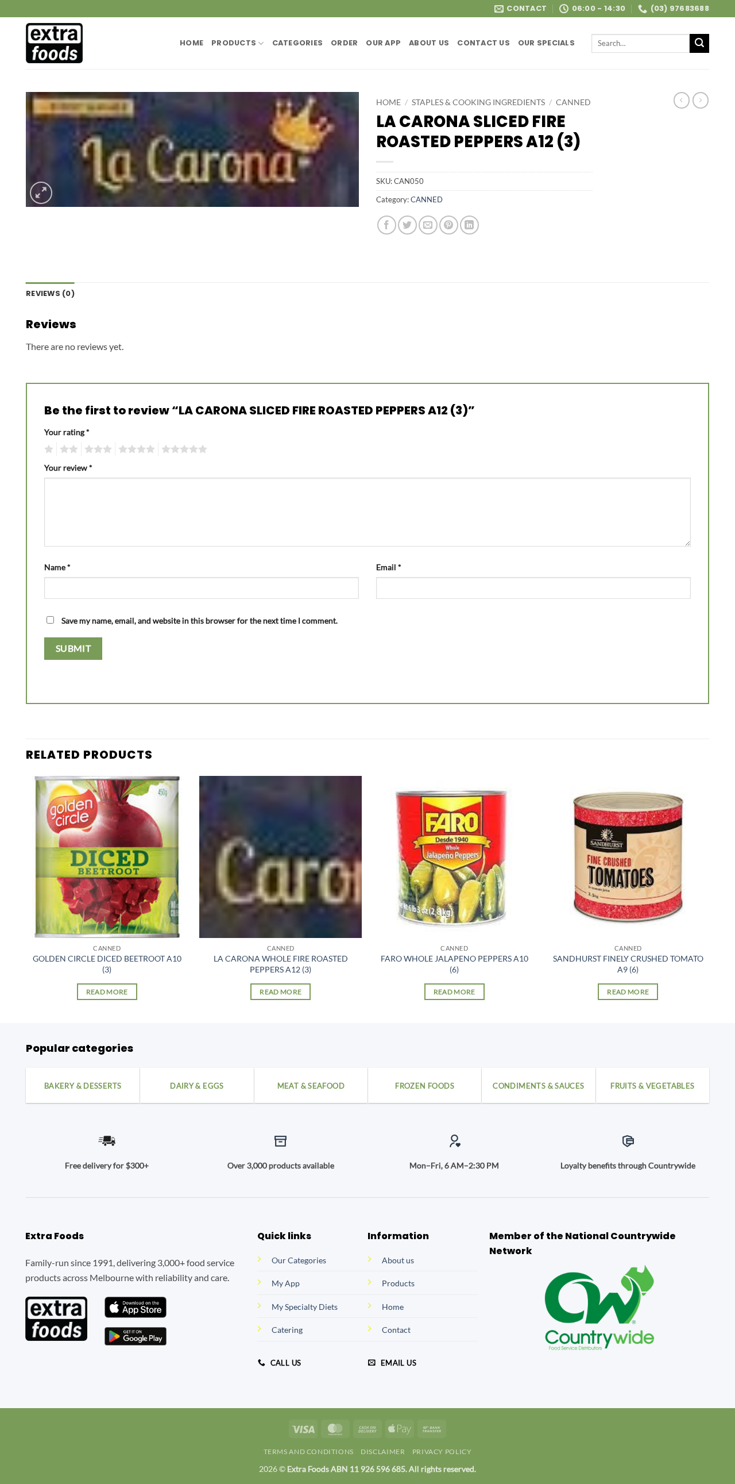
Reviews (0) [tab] (50, 293)
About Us (429, 43)
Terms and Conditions (309, 1451)
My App (286, 1283)
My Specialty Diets (305, 1307)
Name (57, 567)
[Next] (708, 898)
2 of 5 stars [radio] (67, 449)
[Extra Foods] (94, 43)
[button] (41, 193)
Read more (107, 991)
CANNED (573, 102)
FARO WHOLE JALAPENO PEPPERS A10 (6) (454, 964)
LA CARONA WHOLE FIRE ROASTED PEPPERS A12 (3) (281, 964)
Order (344, 43)
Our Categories (299, 1260)
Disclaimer (383, 1451)
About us (398, 1260)
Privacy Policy (442, 1451)
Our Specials (546, 43)
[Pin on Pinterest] (448, 225)
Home (191, 43)
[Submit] (699, 43)
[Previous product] (701, 100)
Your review (68, 467)
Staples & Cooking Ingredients (478, 102)
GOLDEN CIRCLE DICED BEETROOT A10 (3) (107, 964)
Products (233, 43)
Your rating (67, 432)
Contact (396, 1330)
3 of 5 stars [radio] (96, 449)
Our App (383, 43)
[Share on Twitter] (407, 225)
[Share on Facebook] (386, 225)
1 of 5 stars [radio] (47, 449)
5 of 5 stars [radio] (182, 449)
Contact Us (483, 43)
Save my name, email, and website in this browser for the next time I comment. (199, 620)
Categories (297, 43)
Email (388, 567)
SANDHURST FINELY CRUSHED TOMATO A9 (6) (628, 964)
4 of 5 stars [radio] (135, 449)
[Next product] (682, 100)
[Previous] (26, 898)
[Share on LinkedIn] (469, 225)
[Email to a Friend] (428, 225)
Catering (287, 1330)
